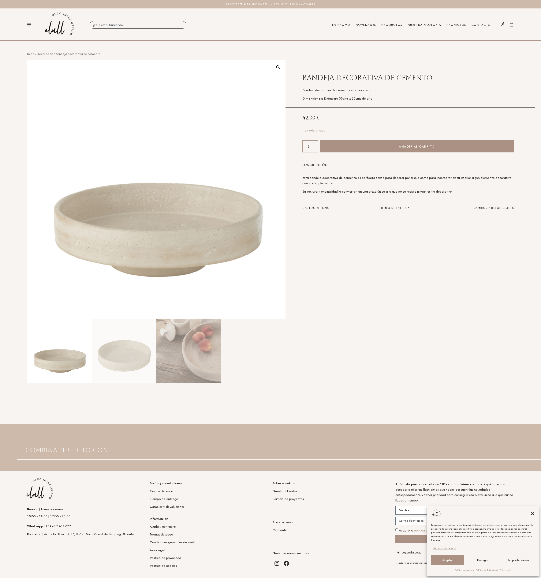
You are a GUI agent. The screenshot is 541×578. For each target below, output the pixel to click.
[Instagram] (277, 563)
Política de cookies (464, 570)
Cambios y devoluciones (167, 506)
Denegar (483, 560)
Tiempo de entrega (164, 498)
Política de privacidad (165, 557)
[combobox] (138, 25)
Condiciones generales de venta (173, 542)
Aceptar (447, 560)
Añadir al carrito (417, 146)
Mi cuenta (280, 529)
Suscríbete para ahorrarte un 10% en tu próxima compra (271, 4)
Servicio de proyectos (288, 498)
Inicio (30, 54)
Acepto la (422, 530)
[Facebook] (286, 563)
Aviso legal (505, 570)
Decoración (45, 54)
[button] (532, 514)
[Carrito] (511, 24)
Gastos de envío (161, 491)
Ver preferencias (518, 560)
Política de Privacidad (487, 570)
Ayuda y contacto (163, 526)
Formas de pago (161, 534)
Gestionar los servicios (444, 548)
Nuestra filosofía (285, 491)
